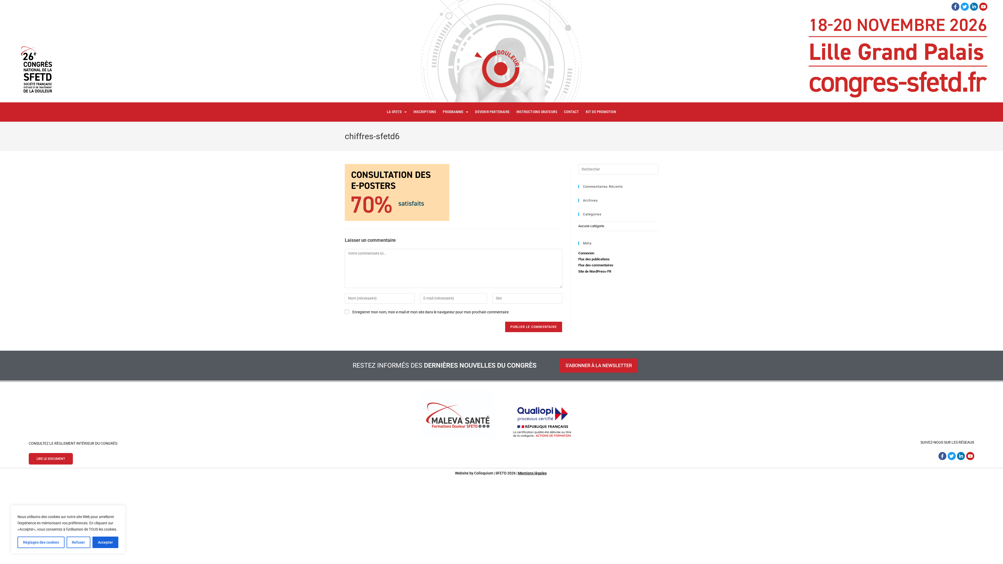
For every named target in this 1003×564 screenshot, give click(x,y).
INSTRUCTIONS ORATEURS (536, 112)
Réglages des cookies (41, 542)
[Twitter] (965, 7)
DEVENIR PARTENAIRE (492, 112)
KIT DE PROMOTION (601, 112)
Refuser (78, 542)
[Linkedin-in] (974, 7)
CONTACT (571, 112)
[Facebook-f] (956, 7)
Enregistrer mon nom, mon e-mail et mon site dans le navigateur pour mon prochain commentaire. (431, 312)
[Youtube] (983, 7)
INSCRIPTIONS (424, 112)
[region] (67, 529)
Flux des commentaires (595, 265)
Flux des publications (594, 259)
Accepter (105, 542)
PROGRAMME (453, 112)
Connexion (586, 253)
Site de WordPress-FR (594, 271)
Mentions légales (532, 473)
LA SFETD (394, 112)
